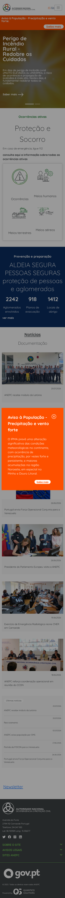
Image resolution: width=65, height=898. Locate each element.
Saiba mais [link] (43, 481)
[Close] (54, 416)
